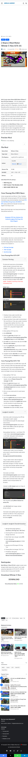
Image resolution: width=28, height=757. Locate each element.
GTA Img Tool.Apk (8, 247)
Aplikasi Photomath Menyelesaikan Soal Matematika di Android (18, 686)
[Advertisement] (14, 20)
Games (8, 667)
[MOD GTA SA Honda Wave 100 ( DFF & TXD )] (7, 647)
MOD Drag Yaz (8, 182)
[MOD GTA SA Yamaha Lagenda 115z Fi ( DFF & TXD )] (7, 632)
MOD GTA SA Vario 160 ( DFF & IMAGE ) (21, 637)
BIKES (10, 36)
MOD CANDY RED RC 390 (11, 187)
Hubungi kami (5, 733)
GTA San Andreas (15, 618)
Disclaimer (4, 736)
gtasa (21, 618)
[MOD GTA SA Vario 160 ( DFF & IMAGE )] (21, 632)
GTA (7, 36)
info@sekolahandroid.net (17, 723)
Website (14, 164)
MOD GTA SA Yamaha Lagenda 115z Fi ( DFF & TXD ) (7, 638)
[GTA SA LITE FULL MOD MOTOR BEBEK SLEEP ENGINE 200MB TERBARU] (5, 694)
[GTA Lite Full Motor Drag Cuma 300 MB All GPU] (5, 701)
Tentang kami (5, 731)
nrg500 (3, 620)
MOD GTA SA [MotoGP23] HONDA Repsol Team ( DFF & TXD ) (20, 654)
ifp (24, 618)
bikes (7, 618)
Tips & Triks (4, 670)
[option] (14, 141)
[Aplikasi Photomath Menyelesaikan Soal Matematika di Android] (5, 687)
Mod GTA (17, 667)
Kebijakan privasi (6, 738)
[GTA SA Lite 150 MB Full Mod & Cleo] (5, 680)
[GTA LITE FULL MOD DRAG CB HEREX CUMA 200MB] (5, 708)
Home (3, 36)
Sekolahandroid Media (15, 747)
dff (10, 618)
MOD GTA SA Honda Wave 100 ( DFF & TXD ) (7, 653)
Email (20, 164)
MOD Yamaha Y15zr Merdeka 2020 (13, 185)
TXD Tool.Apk (7, 249)
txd (6, 620)
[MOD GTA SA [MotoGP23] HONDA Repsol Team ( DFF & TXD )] (21, 647)
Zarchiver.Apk (7, 252)
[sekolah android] (10, 3)
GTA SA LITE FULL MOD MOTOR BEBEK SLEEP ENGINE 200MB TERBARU (18, 693)
